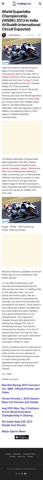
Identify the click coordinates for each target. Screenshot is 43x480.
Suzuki (23, 168)
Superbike (36, 95)
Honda (5, 168)
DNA (9, 374)
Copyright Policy (29, 454)
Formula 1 (27, 80)
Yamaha (32, 168)
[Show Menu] (3, 3)
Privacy (8, 454)
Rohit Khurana (14, 35)
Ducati (33, 165)
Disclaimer (17, 454)
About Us (21, 457)
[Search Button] (40, 3)
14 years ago (29, 35)
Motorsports (31, 68)
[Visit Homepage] (21, 4)
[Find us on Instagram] (22, 474)
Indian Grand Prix (10, 77)
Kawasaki (14, 168)
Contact (12, 457)
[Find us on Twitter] (19, 474)
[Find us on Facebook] (16, 474)
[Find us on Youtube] (25, 474)
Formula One (8, 74)
